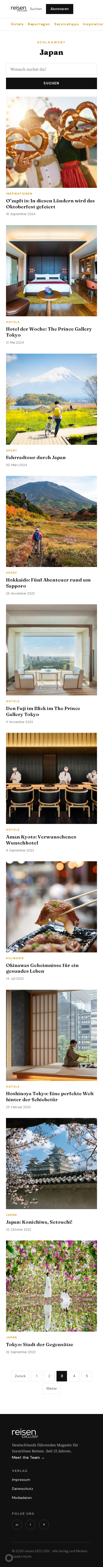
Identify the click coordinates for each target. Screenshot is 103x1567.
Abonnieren (59, 9)
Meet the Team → (28, 1457)
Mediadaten (22, 1497)
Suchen (36, 9)
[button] (9, 1558)
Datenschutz (22, 1488)
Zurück (20, 1376)
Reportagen (39, 24)
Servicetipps (66, 24)
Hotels (17, 24)
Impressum (21, 1479)
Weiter (51, 1388)
